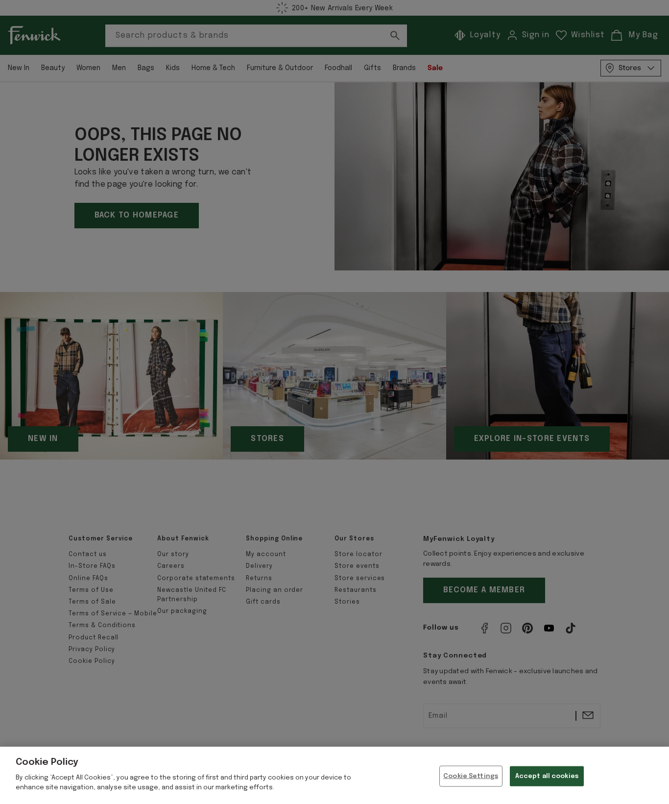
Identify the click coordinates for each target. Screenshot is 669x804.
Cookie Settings (470, 776)
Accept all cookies (546, 776)
